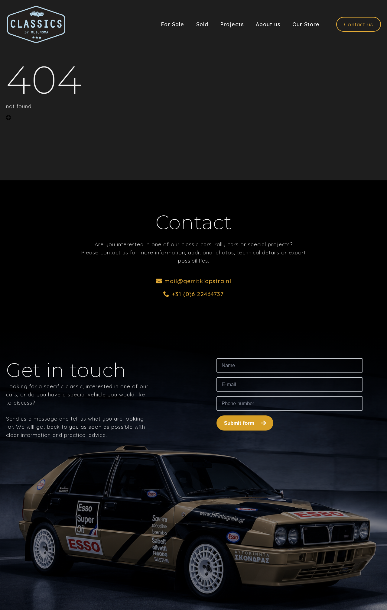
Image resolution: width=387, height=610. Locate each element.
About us (268, 24)
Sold (202, 24)
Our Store (306, 24)
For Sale (172, 24)
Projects (232, 24)
